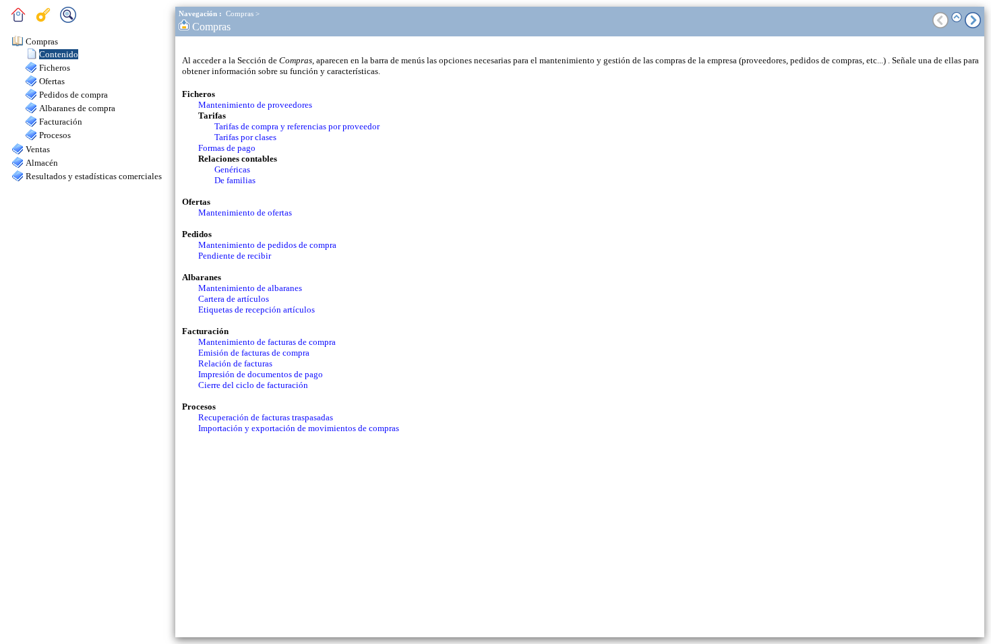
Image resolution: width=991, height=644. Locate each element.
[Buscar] (71, 20)
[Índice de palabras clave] (46, 20)
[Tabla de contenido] (21, 20)
